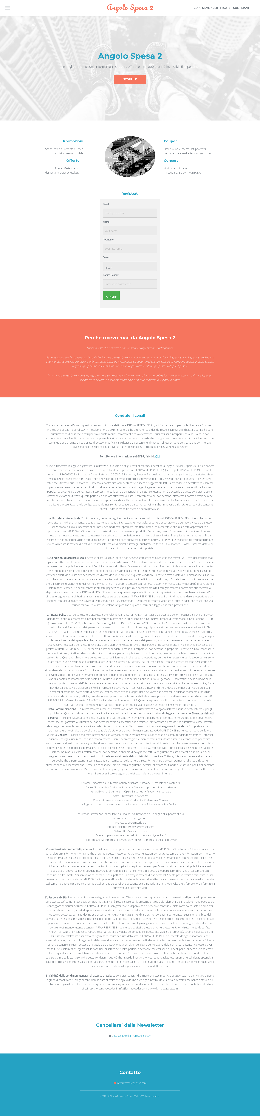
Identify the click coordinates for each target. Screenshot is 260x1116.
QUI (157, 456)
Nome (106, 221)
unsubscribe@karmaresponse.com (131, 1035)
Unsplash (156, 1096)
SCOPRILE (130, 79)
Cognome (108, 239)
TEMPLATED (139, 1096)
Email (106, 204)
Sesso (106, 257)
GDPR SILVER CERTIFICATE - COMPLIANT (221, 7)
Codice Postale (111, 275)
